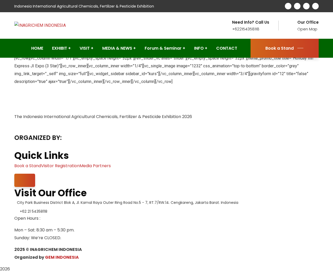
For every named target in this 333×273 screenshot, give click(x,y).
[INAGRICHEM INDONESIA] (40, 25)
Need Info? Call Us (250, 22)
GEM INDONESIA (62, 257)
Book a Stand (279, 48)
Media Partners (95, 166)
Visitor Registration (60, 166)
